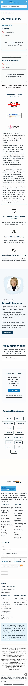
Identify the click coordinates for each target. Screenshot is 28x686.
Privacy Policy (18, 530)
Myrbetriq (21, 423)
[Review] (14, 115)
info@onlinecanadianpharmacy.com (7, 617)
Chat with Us (14, 390)
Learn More (8, 332)
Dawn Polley (18, 508)
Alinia (14, 452)
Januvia (19, 433)
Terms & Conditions (18, 684)
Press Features (18, 511)
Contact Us (17, 538)
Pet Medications (6, 522)
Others (8, 13)
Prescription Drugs (7, 508)
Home (4, 13)
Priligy (9, 442)
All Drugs (3, 530)
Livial (19, 447)
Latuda (19, 428)
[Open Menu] (2, 2)
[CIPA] (14, 104)
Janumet (9, 433)
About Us (4, 516)
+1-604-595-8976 (6, 612)
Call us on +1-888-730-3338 (14, 396)
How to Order (5, 519)
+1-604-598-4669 (6, 608)
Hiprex (7, 437)
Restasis (19, 418)
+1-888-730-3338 (5, 600)
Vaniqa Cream (18, 437)
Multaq (18, 442)
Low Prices (17, 527)
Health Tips (4, 533)
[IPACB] (14, 127)
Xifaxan (8, 418)
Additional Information (10, 358)
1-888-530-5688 (5, 604)
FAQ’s (2, 536)
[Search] (25, 6)
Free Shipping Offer (20, 524)
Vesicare (10, 447)
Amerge (9, 428)
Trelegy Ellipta (8, 423)
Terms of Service (16, 561)
